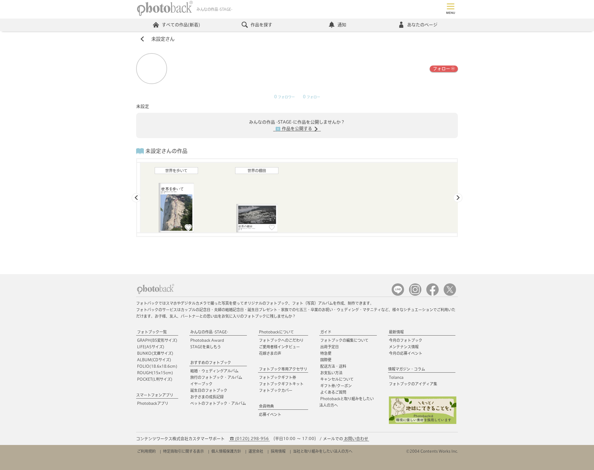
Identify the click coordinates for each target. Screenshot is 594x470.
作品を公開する (297, 128)
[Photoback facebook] (432, 294)
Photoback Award (207, 340)
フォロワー (284, 97)
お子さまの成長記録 (207, 397)
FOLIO (157, 366)
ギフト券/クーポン (336, 385)
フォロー (441, 68)
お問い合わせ (356, 439)
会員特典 (266, 406)
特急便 (325, 353)
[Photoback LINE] (398, 294)
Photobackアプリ (152, 403)
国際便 (325, 360)
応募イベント (270, 414)
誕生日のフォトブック (208, 390)
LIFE (150, 347)
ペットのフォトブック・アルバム (218, 403)
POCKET (154, 379)
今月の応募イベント (405, 353)
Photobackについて (276, 332)
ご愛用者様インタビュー (279, 347)
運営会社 (255, 451)
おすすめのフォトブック (210, 362)
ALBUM (154, 360)
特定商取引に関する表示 (183, 451)
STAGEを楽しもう (205, 347)
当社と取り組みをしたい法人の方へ (322, 451)
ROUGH (155, 373)
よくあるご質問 (333, 392)
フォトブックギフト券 (277, 377)
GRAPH (157, 340)
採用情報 (278, 451)
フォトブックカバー (275, 390)
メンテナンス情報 (404, 347)
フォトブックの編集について (344, 340)
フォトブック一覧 (152, 332)
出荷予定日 (329, 347)
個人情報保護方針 (226, 451)
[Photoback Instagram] (415, 294)
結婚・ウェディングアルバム (214, 371)
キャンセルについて (337, 379)
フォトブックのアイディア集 (413, 384)
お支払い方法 (331, 373)
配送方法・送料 (333, 366)
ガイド (325, 332)
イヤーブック (201, 384)
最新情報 (396, 332)
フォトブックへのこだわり (281, 340)
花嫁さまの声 (270, 353)
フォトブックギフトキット (281, 384)
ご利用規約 (146, 451)
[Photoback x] (450, 294)
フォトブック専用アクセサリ (283, 369)
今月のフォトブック (405, 340)
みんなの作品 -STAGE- (209, 332)
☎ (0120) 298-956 (249, 439)
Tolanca (396, 377)
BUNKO (155, 353)
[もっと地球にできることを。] (422, 423)
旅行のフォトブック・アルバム (216, 377)
